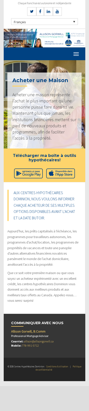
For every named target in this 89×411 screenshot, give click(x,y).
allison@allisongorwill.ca (39, 341)
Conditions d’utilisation (57, 366)
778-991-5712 (30, 345)
